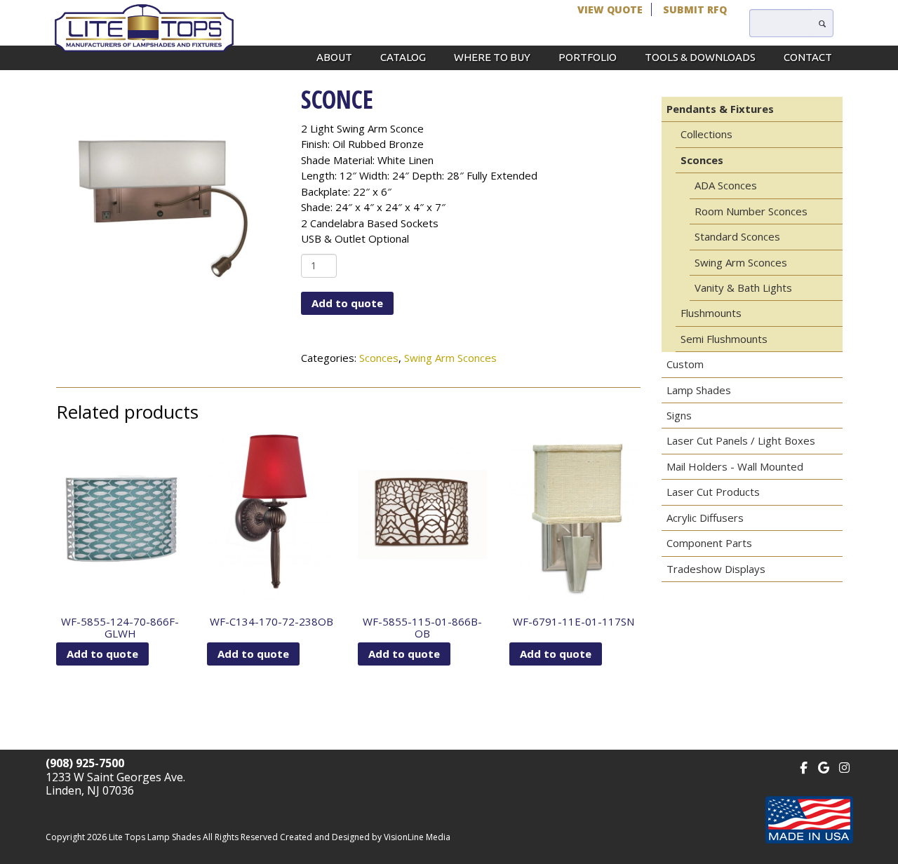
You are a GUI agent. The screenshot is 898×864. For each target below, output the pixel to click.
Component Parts (709, 543)
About (334, 57)
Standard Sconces (737, 236)
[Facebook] (803, 766)
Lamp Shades (698, 390)
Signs (679, 415)
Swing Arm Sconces (450, 358)
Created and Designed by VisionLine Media (365, 837)
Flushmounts (711, 313)
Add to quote (347, 303)
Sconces (378, 358)
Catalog (403, 57)
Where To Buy (492, 57)
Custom (685, 364)
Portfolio (587, 57)
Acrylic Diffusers (705, 518)
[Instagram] (844, 766)
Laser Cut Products (713, 492)
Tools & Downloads (700, 57)
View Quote (610, 9)
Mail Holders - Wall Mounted (734, 466)
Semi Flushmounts (724, 339)
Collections (706, 134)
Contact (808, 57)
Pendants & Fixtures (720, 109)
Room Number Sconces (751, 211)
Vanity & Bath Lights (743, 288)
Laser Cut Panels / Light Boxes (740, 440)
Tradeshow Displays (715, 569)
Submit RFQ (695, 9)
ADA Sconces (726, 185)
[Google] (824, 766)
